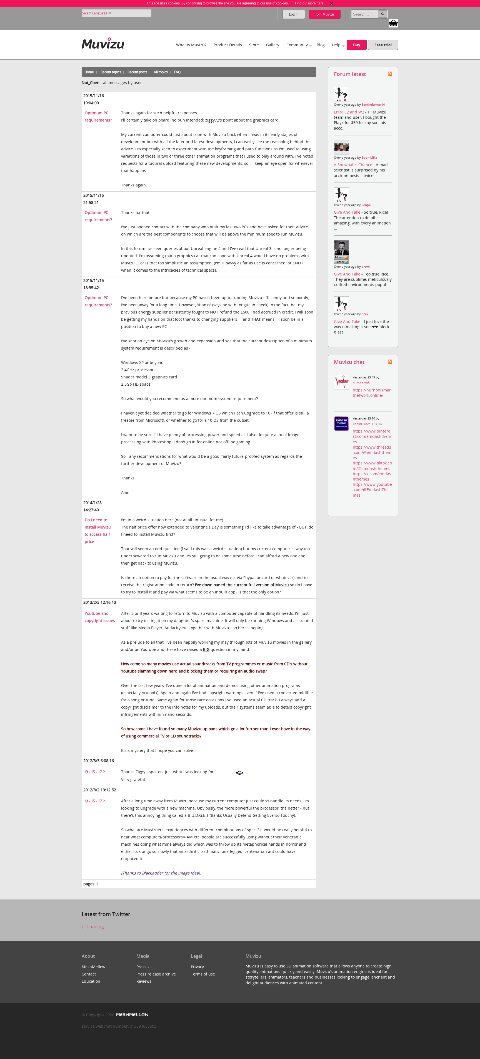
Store (254, 44)
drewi (366, 267)
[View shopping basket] (393, 23)
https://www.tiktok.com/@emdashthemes (372, 465)
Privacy (197, 966)
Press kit (144, 966)
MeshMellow (93, 966)
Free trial (383, 44)
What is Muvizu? (191, 44)
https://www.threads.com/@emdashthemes (372, 452)
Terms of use (203, 974)
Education (91, 981)
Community (297, 44)
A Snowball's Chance (353, 164)
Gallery (272, 44)
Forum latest (350, 73)
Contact (89, 974)
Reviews (143, 981)
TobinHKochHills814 (367, 424)
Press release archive (156, 974)
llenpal (366, 205)
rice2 (365, 314)
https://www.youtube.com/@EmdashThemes (372, 489)
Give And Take (347, 212)
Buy (356, 44)
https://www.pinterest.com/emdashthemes (372, 436)
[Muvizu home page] (103, 42)
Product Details (228, 44)
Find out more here (309, 3)
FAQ (177, 72)
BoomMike (369, 158)
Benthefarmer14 (373, 105)
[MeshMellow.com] (131, 1014)
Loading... (96, 927)
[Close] (331, 3)
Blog (321, 44)
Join (325, 14)
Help (336, 44)
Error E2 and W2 (349, 112)
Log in (294, 14)
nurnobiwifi (361, 383)
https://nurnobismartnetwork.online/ (372, 392)
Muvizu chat (349, 361)
